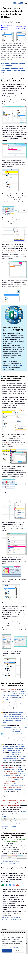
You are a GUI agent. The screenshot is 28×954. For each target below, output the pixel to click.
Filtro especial (12, 760)
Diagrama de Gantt (20, 771)
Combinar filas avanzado (14, 789)
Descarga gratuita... (12, 863)
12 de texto (12, 767)
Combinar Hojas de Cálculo (11, 754)
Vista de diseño (14, 746)
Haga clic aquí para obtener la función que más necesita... (13, 814)
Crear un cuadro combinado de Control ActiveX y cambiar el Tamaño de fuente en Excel (13, 70)
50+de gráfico (9, 771)
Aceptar (7, 951)
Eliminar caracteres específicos (14, 769)
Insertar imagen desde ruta (16, 779)
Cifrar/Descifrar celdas (10, 756)
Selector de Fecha (16, 752)
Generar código (15, 693)
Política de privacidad (12, 947)
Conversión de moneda (14, 785)
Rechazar (18, 951)
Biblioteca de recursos (14, 750)
